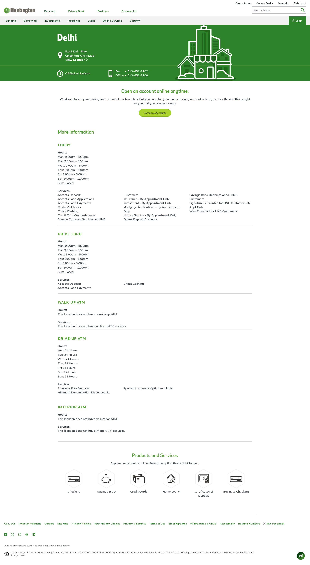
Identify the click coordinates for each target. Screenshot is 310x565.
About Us (10, 523)
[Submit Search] (302, 10)
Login (298, 20)
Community (283, 3)
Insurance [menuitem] (74, 20)
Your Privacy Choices (107, 523)
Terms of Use (157, 523)
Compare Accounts (155, 112)
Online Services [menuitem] (112, 20)
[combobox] (279, 10)
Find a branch (300, 3)
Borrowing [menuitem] (30, 20)
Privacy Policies (81, 523)
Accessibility (227, 523)
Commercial (129, 11)
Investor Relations (30, 523)
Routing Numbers (249, 523)
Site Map (62, 523)
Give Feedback (275, 523)
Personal (49, 11)
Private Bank (76, 11)
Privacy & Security (134, 523)
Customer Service (264, 3)
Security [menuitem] (135, 20)
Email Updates (178, 523)
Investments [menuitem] (52, 20)
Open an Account (243, 3)
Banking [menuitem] (10, 20)
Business (103, 11)
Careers (49, 523)
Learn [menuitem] (91, 20)
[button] (5, 534)
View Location (75, 59)
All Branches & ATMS (203, 523)
